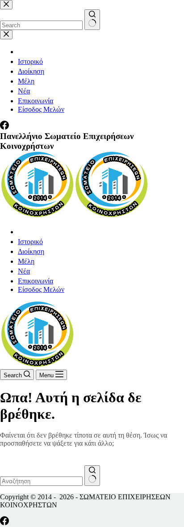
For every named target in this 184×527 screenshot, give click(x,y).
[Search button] (92, 475)
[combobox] (41, 481)
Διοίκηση (31, 251)
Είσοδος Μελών (41, 289)
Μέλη (26, 261)
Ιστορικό (30, 241)
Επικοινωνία (35, 281)
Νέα (24, 271)
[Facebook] (4, 523)
